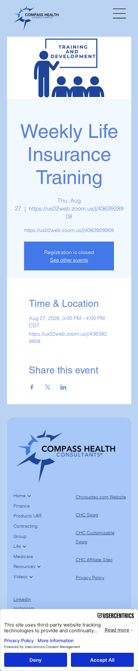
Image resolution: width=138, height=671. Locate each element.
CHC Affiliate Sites (94, 560)
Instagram (23, 608)
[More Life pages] (24, 546)
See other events (69, 260)
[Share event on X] (48, 387)
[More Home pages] (29, 496)
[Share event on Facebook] (32, 387)
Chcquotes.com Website (101, 497)
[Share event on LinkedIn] (63, 387)
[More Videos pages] (31, 577)
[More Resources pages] (38, 566)
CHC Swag (87, 515)
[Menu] (120, 13)
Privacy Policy (90, 577)
